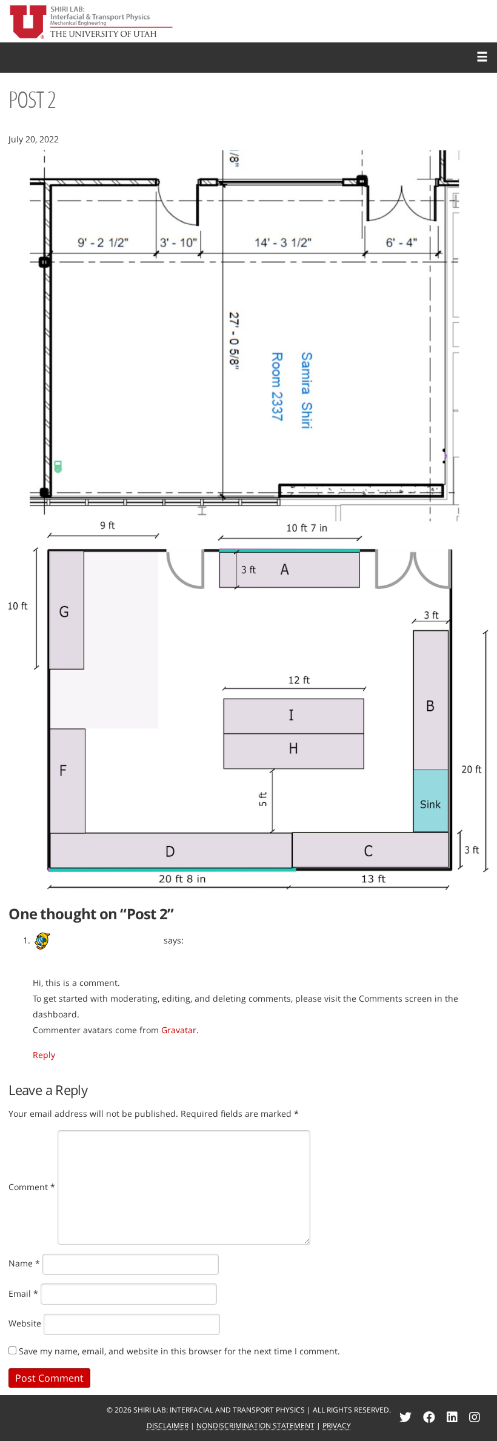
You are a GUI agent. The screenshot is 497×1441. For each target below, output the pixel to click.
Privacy (336, 1425)
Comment (31, 1187)
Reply (44, 1054)
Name (24, 1263)
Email (23, 1293)
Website (24, 1323)
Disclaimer (167, 1425)
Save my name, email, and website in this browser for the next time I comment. (179, 1351)
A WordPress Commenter (108, 940)
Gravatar (178, 1030)
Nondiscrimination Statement (255, 1425)
